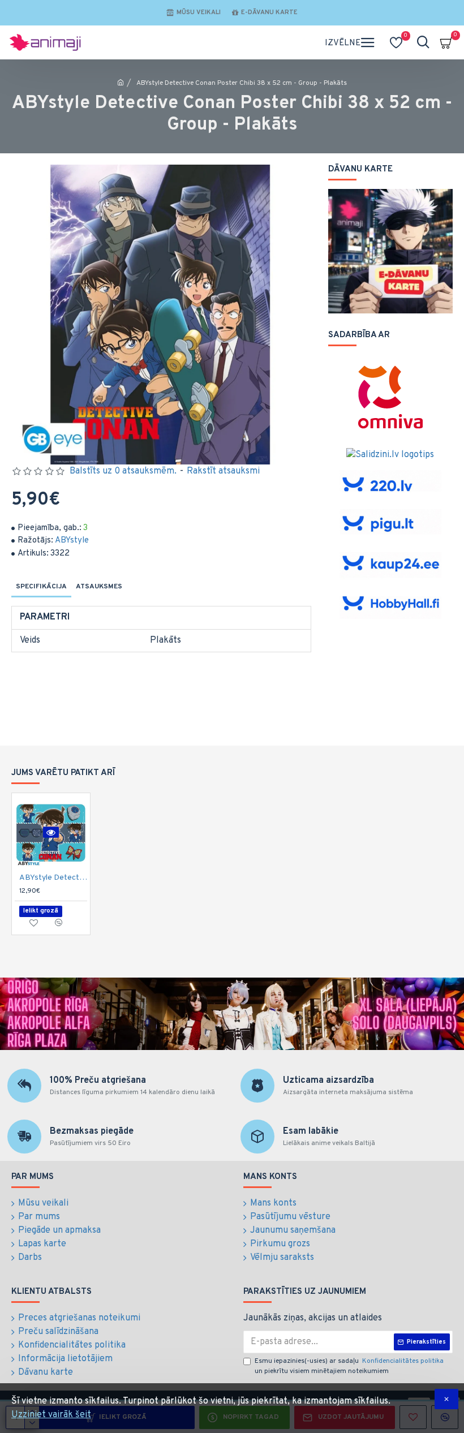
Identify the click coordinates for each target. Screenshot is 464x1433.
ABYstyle (72, 540)
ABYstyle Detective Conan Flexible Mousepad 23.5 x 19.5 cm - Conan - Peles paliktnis (53, 878)
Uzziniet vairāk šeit (51, 1415)
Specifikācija (41, 586)
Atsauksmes (99, 586)
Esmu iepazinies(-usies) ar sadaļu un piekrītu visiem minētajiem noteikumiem (349, 1366)
